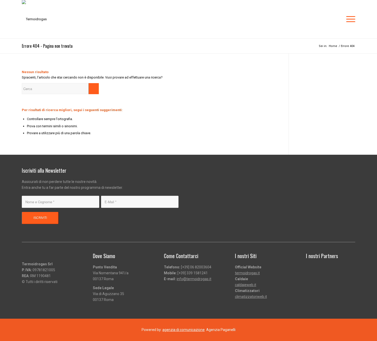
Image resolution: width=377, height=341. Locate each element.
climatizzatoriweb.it (251, 297)
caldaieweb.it (245, 285)
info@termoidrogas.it (194, 279)
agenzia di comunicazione (183, 330)
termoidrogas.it (247, 273)
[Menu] (349, 19)
